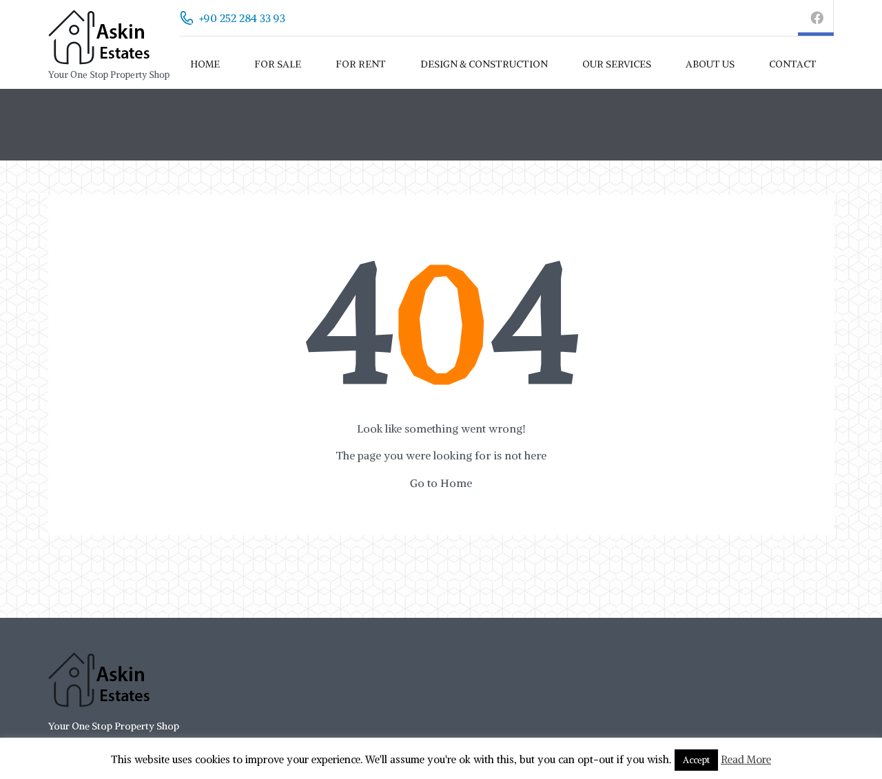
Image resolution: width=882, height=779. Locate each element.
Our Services (616, 64)
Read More (746, 759)
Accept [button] (696, 760)
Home (205, 64)
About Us (710, 64)
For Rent (361, 64)
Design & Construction (484, 64)
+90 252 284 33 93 (242, 18)
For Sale (277, 64)
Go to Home (441, 483)
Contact (793, 64)
